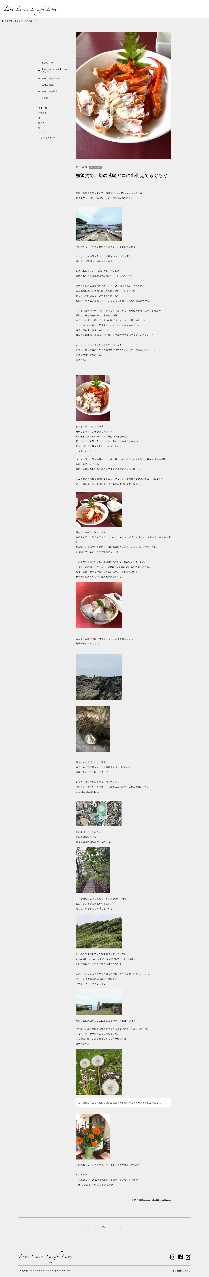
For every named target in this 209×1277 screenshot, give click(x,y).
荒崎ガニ (166, 1199)
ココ (85, 193)
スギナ (41, 132)
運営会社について (181, 1270)
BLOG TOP (7, 21)
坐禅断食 (42, 113)
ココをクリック (105, 1185)
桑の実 (41, 123)
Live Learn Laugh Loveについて (56, 70)
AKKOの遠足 (49, 85)
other (45, 98)
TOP (104, 1226)
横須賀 (155, 1199)
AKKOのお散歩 (50, 91)
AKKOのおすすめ (51, 78)
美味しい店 (144, 1199)
